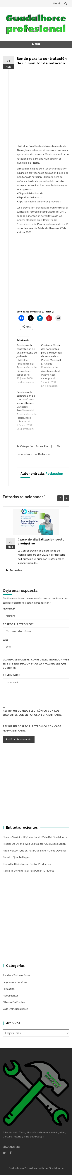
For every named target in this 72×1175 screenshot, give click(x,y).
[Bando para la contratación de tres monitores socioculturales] (29, 410)
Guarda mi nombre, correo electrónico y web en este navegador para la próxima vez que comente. (36, 663)
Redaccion (44, 454)
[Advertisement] (36, 107)
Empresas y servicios (15, 982)
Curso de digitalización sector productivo (27, 863)
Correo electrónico (18, 624)
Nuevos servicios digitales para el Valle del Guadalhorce (35, 837)
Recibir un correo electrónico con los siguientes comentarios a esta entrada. (32, 712)
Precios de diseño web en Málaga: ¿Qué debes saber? (34, 843)
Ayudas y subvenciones (16, 975)
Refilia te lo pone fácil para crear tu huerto (28, 870)
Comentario (11, 675)
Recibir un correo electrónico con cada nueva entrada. (32, 728)
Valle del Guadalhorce (15, 1008)
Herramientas (10, 995)
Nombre (9, 608)
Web (5, 639)
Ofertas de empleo (14, 1002)
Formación (42, 446)
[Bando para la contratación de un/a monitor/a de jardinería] (29, 363)
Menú (56, 3)
